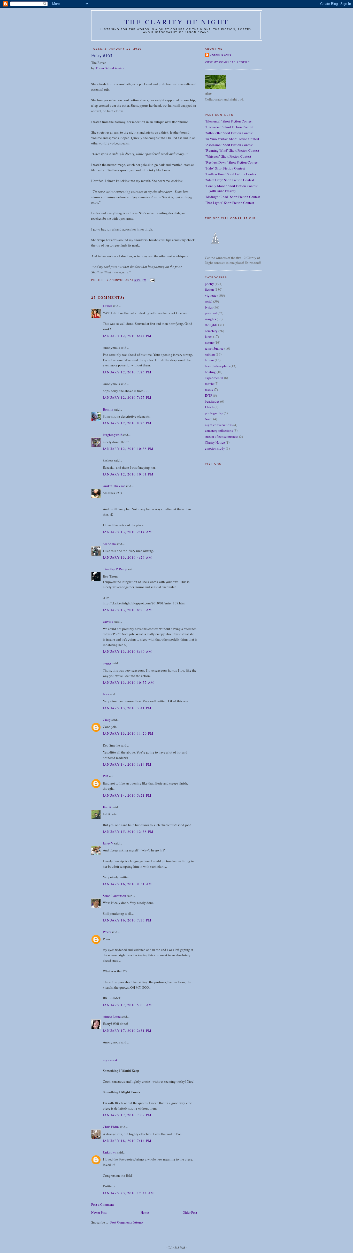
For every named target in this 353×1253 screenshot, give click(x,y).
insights (210, 319)
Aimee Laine (112, 1016)
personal (211, 313)
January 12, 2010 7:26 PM (127, 372)
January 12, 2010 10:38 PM (128, 448)
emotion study (215, 448)
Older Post (190, 1212)
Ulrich (209, 407)
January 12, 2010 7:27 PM (127, 397)
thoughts (211, 324)
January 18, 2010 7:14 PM (127, 1140)
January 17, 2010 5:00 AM (127, 1005)
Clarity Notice (215, 442)
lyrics (209, 307)
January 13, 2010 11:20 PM (128, 733)
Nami (208, 419)
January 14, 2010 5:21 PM (127, 795)
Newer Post (99, 1212)
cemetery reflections (219, 430)
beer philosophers (217, 366)
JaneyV (108, 843)
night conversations (219, 424)
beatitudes (212, 401)
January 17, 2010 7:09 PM (127, 1115)
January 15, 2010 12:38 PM (128, 831)
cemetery (211, 330)
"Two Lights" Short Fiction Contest (229, 202)
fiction (209, 289)
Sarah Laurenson (114, 895)
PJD (105, 776)
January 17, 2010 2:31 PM (127, 1030)
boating (210, 372)
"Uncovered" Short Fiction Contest (229, 127)
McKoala (109, 543)
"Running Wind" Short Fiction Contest (232, 150)
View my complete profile (227, 62)
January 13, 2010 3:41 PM (127, 708)
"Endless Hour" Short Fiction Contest (231, 174)
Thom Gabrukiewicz (110, 68)
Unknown (110, 1152)
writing (210, 354)
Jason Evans (221, 54)
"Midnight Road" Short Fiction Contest (232, 196)
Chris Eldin (111, 1126)
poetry (209, 283)
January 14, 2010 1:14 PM (127, 764)
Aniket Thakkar (114, 485)
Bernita (108, 409)
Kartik (107, 807)
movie (209, 383)
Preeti (107, 931)
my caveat (110, 1060)
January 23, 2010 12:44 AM (128, 1193)
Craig (107, 719)
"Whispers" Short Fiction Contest (228, 156)
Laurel (107, 305)
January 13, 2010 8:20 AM (127, 610)
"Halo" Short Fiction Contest (225, 168)
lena (106, 694)
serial (208, 301)
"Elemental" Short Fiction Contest (228, 121)
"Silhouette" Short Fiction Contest (229, 132)
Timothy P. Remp (115, 569)
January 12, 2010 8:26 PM (127, 423)
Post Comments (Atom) (126, 1222)
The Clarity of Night (177, 21)
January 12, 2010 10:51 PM (128, 474)
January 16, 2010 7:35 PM (127, 920)
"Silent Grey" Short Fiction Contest (229, 180)
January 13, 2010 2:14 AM (127, 531)
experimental (214, 377)
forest (208, 336)
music (209, 389)
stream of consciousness (221, 436)
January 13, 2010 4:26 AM (127, 557)
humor (209, 360)
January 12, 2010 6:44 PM (127, 335)
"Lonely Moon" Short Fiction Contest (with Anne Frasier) (231, 188)
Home (145, 1212)
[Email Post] (151, 280)
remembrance (214, 348)
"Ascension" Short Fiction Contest (229, 144)
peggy (107, 663)
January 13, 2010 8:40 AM (127, 651)
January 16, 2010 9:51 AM (127, 884)
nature (209, 342)
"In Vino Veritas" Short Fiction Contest (232, 138)
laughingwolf (112, 434)
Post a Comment (102, 1204)
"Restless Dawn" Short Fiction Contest (231, 162)
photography (214, 413)
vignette (211, 295)
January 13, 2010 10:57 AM (128, 682)
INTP (208, 395)
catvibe (108, 621)
